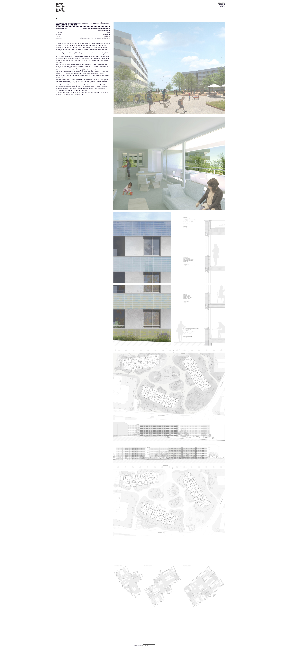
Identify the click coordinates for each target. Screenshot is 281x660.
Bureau (222, 5)
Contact (221, 6)
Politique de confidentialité (149, 644)
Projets (221, 3)
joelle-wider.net (144, 645)
